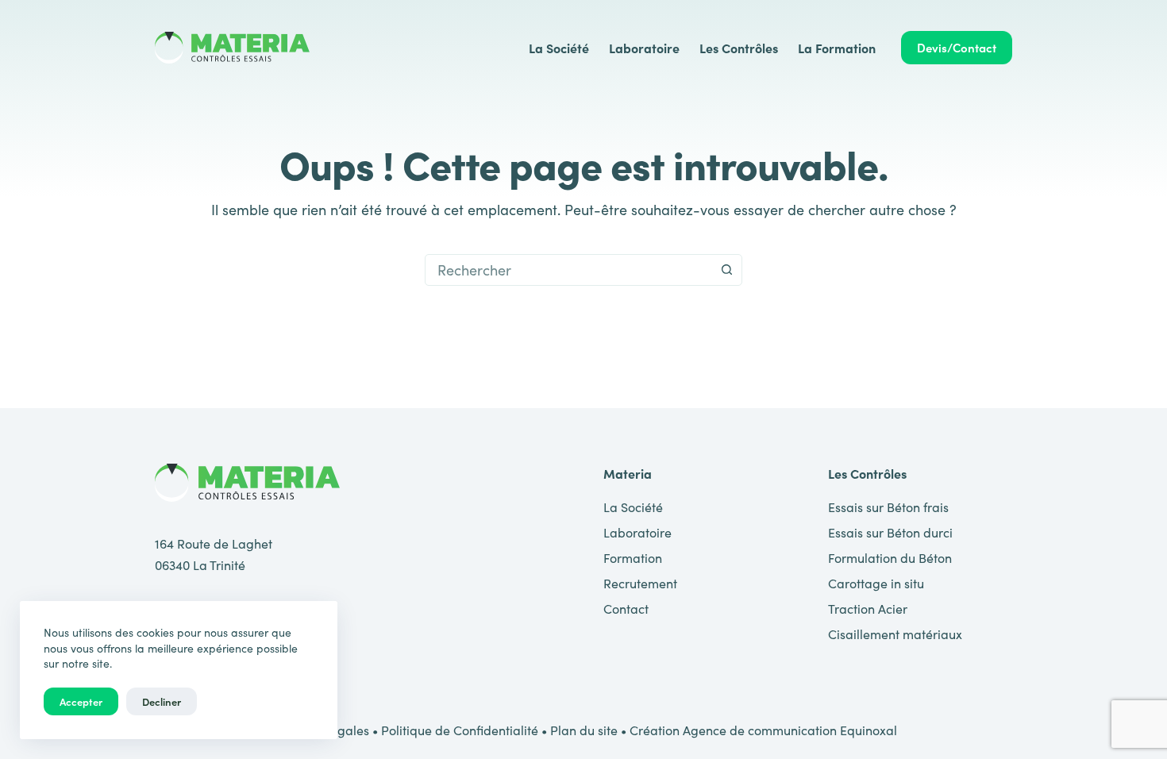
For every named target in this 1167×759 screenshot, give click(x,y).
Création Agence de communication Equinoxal (763, 730)
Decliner (161, 701)
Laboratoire (644, 47)
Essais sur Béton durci (890, 532)
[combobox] (568, 270)
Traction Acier (867, 608)
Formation (632, 557)
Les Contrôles (738, 47)
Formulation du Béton (890, 557)
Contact (626, 608)
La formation (837, 47)
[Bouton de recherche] (726, 270)
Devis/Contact (956, 47)
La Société (559, 47)
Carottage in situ (876, 583)
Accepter (81, 701)
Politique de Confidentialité (459, 730)
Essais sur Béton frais (888, 507)
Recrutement (640, 583)
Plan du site (584, 730)
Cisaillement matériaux (895, 634)
